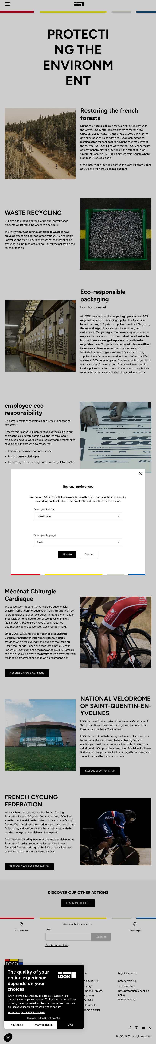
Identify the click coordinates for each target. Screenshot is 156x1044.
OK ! (70, 1024)
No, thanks (17, 1024)
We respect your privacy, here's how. (26, 1012)
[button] (8, 1037)
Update (67, 554)
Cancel (89, 554)
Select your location (44, 509)
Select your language (45, 535)
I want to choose (44, 1024)
